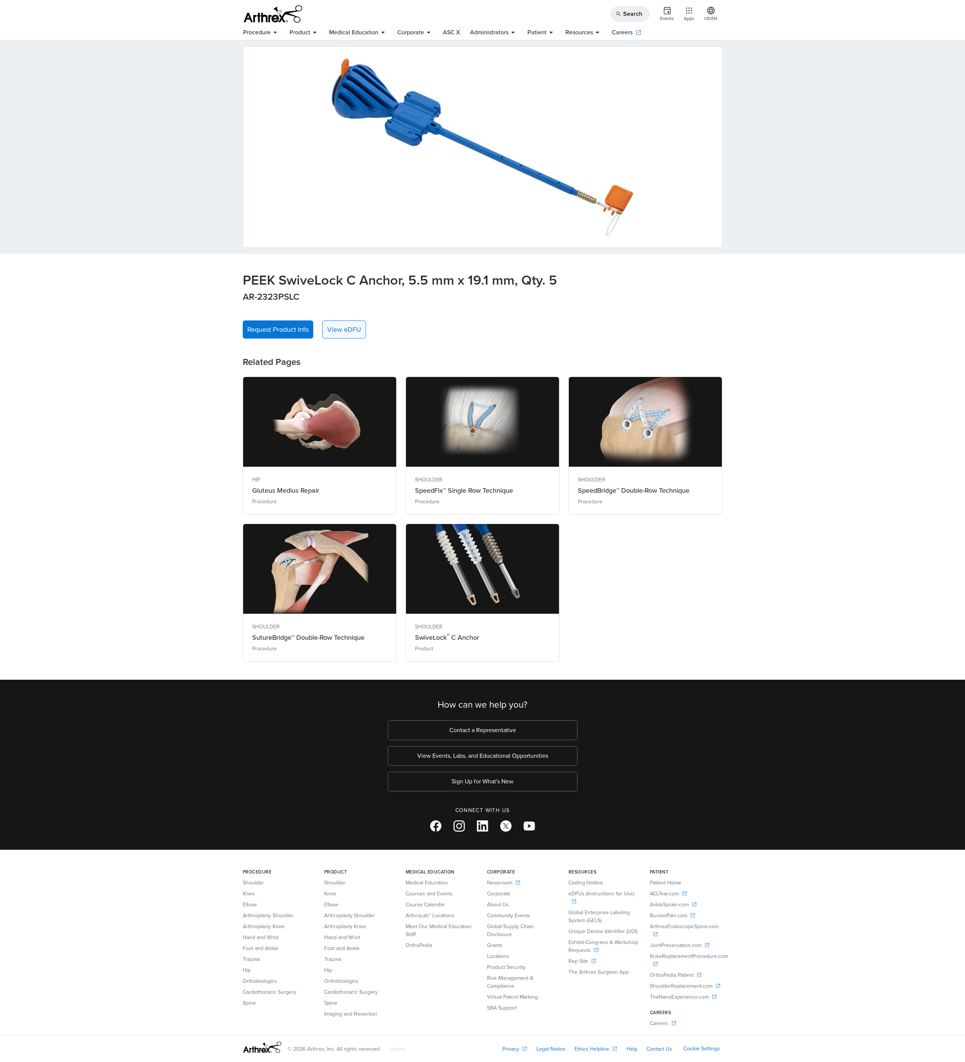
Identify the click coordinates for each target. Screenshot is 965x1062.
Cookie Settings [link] (701, 1049)
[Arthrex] (273, 14)
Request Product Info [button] (278, 329)
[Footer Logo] (262, 1047)
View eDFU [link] (344, 329)
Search (629, 13)
